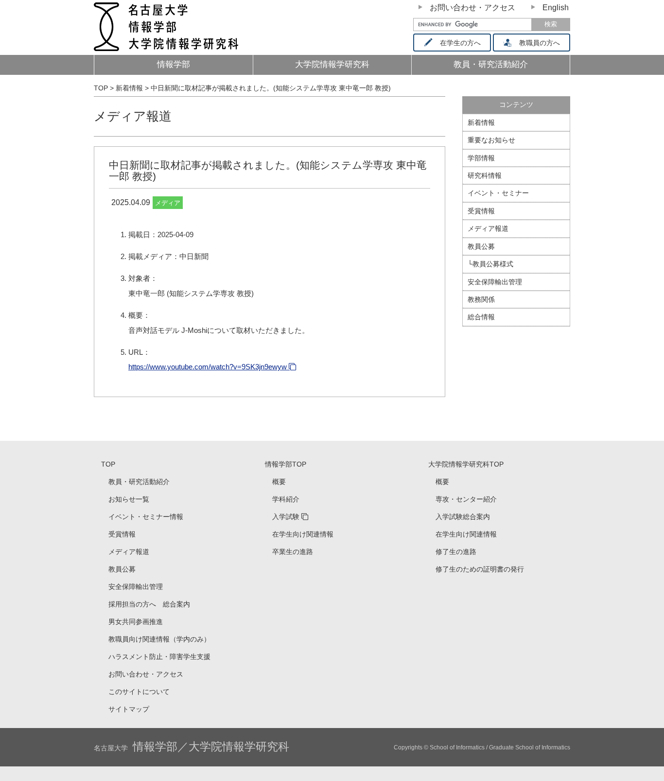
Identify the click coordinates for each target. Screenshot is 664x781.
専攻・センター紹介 (466, 499)
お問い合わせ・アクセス (472, 7)
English (555, 7)
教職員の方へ (539, 43)
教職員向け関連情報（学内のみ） (159, 639)
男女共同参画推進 (135, 621)
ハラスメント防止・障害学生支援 (159, 656)
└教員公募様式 (490, 264)
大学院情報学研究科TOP (466, 464)
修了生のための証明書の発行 (480, 569)
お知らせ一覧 (128, 499)
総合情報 (481, 317)
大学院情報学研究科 (332, 64)
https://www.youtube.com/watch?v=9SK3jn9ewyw (207, 367)
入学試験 (285, 517)
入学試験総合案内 (463, 517)
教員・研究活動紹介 (139, 482)
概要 (279, 482)
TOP (108, 464)
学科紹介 (285, 499)
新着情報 (481, 122)
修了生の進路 (456, 551)
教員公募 (481, 246)
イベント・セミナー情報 (145, 517)
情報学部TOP (285, 464)
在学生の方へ (460, 43)
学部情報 (481, 158)
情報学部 (173, 64)
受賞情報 (481, 211)
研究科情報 (485, 175)
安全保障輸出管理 (495, 282)
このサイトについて (139, 691)
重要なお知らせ (491, 140)
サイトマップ (128, 709)
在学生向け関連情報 (302, 534)
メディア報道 (133, 116)
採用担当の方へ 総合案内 (149, 604)
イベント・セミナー (498, 193)
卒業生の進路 (292, 551)
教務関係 (481, 299)
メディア (167, 203)
